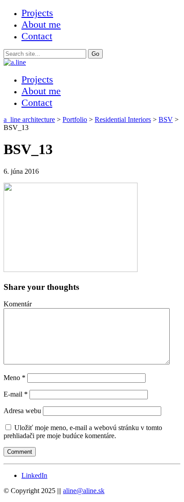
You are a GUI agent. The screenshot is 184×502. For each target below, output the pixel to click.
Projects (37, 12)
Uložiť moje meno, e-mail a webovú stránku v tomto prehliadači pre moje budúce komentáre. (83, 431)
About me (41, 24)
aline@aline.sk (84, 490)
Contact (36, 36)
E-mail (16, 394)
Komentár (18, 304)
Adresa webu (22, 410)
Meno (14, 377)
